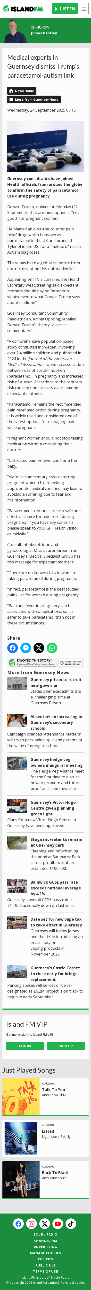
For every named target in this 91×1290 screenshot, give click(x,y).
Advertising (45, 1246)
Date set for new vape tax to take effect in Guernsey (56, 922)
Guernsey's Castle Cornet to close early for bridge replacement (55, 973)
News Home (24, 91)
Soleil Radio (45, 1234)
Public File (45, 1265)
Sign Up (66, 1046)
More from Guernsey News (36, 99)
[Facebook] (18, 1223)
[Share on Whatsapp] (52, 648)
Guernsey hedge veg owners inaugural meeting (57, 762)
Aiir (81, 1283)
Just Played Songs (29, 1070)
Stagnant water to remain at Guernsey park (56, 842)
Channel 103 (45, 1240)
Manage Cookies (45, 1253)
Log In (25, 1046)
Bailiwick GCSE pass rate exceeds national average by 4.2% (56, 888)
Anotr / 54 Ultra (54, 1095)
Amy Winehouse (54, 1178)
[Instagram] (31, 1223)
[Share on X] (38, 648)
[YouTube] (57, 1223)
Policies (45, 1259)
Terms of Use (45, 1271)
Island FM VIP (27, 1024)
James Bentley (44, 33)
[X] (44, 1223)
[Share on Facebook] (12, 648)
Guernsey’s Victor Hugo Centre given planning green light (53, 808)
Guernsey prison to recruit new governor (56, 682)
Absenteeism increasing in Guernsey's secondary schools (56, 722)
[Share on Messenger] (25, 648)
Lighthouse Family (56, 1136)
